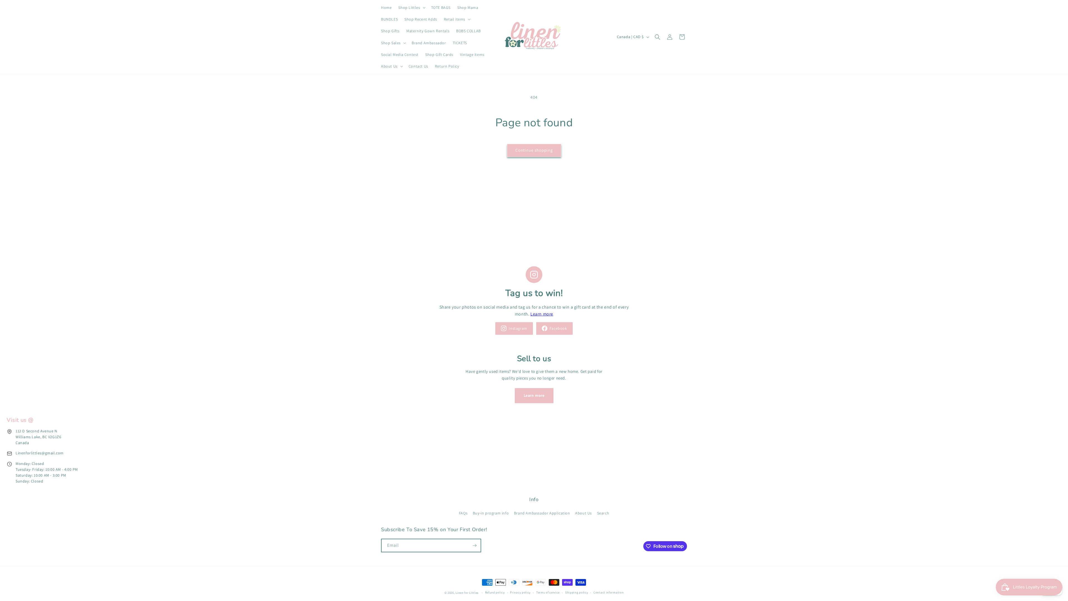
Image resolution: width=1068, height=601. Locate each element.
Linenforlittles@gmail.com (40, 452)
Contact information (609, 592)
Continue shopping (534, 150)
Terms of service (548, 592)
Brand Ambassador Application (542, 513)
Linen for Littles (467, 593)
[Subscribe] (474, 545)
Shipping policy (576, 592)
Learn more (541, 314)
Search (603, 513)
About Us (583, 513)
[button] (411, 7)
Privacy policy (520, 592)
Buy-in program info (491, 513)
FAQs (463, 513)
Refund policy (495, 592)
